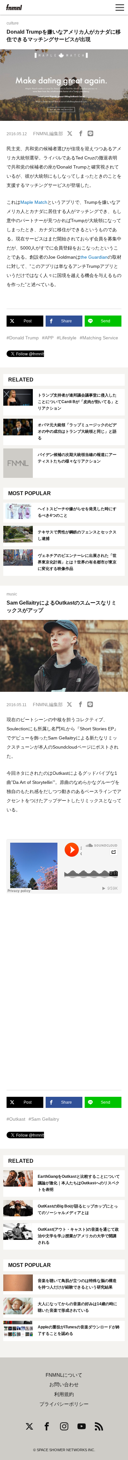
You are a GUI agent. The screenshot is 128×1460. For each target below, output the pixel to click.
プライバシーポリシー (64, 1404)
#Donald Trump (23, 337)
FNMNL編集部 (48, 133)
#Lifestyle (66, 337)
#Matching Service (99, 337)
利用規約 (64, 1394)
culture (13, 23)
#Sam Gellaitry (44, 1119)
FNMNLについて (64, 1375)
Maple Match (33, 202)
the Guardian (94, 257)
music (12, 594)
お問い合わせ (64, 1384)
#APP (47, 337)
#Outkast (16, 1119)
